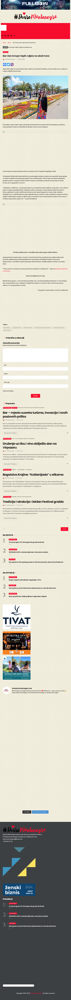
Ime (5, 365)
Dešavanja (7, 407)
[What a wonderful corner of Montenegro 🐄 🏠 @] (19, 743)
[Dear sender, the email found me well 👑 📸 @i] (19, 781)
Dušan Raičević (17, 327)
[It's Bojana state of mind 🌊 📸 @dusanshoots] (52, 762)
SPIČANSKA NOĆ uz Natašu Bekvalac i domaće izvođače (28, 552)
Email (5, 373)
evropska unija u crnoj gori (42, 327)
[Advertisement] (35, 307)
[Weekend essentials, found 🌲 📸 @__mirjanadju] (19, 762)
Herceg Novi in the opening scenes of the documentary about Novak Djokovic (36, 562)
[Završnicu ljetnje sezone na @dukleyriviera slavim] (52, 724)
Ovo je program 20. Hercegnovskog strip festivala (26, 542)
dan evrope (7, 327)
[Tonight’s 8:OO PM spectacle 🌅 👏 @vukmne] (52, 781)
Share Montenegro (36, 993)
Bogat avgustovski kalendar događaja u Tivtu (25, 580)
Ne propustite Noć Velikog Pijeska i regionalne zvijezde (28, 596)
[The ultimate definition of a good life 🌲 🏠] (19, 800)
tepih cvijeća (7, 330)
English (12, 559)
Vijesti (9, 42)
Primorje (12, 585)
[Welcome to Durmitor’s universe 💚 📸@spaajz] (52, 705)
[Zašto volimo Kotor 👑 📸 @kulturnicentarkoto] (52, 743)
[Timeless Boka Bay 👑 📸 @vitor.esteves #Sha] (19, 705)
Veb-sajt (6, 382)
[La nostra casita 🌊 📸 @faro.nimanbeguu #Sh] (19, 724)
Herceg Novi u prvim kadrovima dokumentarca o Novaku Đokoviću (32, 588)
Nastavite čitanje (10, 433)
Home (4, 42)
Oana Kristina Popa (58, 327)
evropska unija (28, 327)
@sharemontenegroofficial (11, 985)
